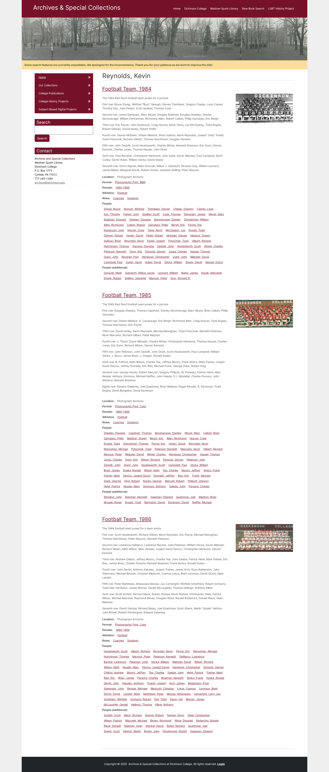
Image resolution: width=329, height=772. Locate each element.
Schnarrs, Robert (140, 699)
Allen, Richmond (114, 224)
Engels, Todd (197, 230)
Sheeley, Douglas (140, 219)
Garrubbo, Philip (158, 224)
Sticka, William (173, 262)
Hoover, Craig (135, 230)
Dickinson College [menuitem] (195, 8)
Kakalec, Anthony (133, 683)
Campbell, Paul (113, 262)
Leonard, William (168, 272)
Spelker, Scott (151, 214)
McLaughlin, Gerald (116, 704)
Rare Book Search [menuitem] (253, 8)
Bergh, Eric (178, 224)
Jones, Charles (178, 251)
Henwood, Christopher (155, 256)
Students (132, 198)
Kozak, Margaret (211, 272)
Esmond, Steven (155, 251)
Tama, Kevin (154, 230)
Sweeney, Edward (161, 497)
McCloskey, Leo (175, 230)
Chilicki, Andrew (114, 672)
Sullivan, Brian (112, 240)
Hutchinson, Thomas (116, 246)
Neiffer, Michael (202, 502)
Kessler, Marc (132, 486)
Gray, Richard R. (180, 278)
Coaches (118, 198)
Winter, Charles (213, 246)
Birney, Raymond (160, 720)
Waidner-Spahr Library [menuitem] (224, 8)
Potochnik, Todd (178, 240)
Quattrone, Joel (185, 497)
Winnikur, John (113, 497)
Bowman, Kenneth (136, 497)
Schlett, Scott (112, 715)
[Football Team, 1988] (264, 537)
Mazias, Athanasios (179, 693)
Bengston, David (154, 502)
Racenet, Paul (130, 256)
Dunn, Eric (136, 251)
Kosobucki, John (114, 230)
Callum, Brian (211, 433)
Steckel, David (154, 725)
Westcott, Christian (162, 688)
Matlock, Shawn (200, 235)
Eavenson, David (178, 502)
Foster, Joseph (156, 240)
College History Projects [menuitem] (51, 102)
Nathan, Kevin (175, 715)
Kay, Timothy (112, 214)
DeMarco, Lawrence (191, 656)
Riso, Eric (183, 475)
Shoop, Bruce (112, 208)
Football (122, 192)
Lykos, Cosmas (186, 688)
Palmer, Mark (112, 475)
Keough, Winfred (134, 208)
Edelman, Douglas (115, 219)
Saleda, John (177, 486)
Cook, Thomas (172, 214)
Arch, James (177, 683)
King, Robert (132, 481)
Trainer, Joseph (156, 683)
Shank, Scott (112, 731)
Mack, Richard (133, 715)
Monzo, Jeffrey (190, 470)
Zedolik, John (165, 246)
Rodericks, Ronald (207, 720)
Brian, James (112, 470)
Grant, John (111, 256)
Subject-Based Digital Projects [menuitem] (56, 110)
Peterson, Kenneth (115, 251)
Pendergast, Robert (175, 731)
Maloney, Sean (133, 725)
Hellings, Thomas (141, 704)
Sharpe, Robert (154, 715)
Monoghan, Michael (116, 449)
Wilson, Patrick (113, 720)
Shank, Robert (112, 278)
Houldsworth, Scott (189, 246)
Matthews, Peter (153, 693)
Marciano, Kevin (190, 449)
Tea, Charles (170, 470)
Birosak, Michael (137, 688)
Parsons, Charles (199, 486)
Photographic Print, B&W (130, 182)
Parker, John (131, 214)
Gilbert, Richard (201, 240)
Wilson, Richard (150, 459)
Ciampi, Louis (205, 208)
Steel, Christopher (199, 715)
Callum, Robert (136, 224)
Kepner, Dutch (214, 262)
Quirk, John (180, 256)
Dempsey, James (194, 214)
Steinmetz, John (114, 688)
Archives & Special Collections (77, 7)
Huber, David (153, 262)
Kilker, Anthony (164, 704)
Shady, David (193, 262)
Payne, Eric (195, 224)
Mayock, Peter (158, 278)
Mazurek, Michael (136, 720)
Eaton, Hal (176, 699)
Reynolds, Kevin (134, 240)
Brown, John (151, 731)
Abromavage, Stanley (167, 219)
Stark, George (112, 481)
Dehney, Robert (113, 235)
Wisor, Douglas (184, 720)
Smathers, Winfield (115, 699)
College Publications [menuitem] (49, 94)
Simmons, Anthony (154, 486)
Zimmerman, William (196, 219)
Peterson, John (196, 459)
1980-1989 (123, 187)
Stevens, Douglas (143, 246)
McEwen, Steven (176, 235)
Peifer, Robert (154, 235)
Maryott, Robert (174, 481)
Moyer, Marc (216, 214)
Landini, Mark (131, 693)
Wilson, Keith (152, 470)
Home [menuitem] (176, 8)
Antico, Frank (212, 470)
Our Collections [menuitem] (46, 86)
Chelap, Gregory (183, 208)
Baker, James (189, 272)
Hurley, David (134, 235)
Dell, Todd (160, 699)
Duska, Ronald (132, 470)
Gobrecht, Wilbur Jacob (140, 272)
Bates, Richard (176, 725)
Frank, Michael (201, 475)
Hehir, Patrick (112, 486)
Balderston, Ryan (198, 683)
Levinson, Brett (208, 688)
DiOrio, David (112, 693)
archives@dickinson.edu (50, 182)
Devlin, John (111, 683)
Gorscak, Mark (113, 272)
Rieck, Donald (112, 725)
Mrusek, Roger (113, 502)
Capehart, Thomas (140, 433)
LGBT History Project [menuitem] (281, 8)
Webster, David (199, 256)
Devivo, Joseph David (136, 475)
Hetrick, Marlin (132, 731)
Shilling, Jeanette (135, 278)
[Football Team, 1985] (264, 313)
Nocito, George (152, 481)
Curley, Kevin (134, 262)
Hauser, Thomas (200, 251)
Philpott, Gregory (198, 481)
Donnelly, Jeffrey (164, 475)
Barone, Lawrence (115, 661)
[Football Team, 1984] (264, 108)
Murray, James (195, 699)
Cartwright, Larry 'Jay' (207, 693)
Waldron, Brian (207, 497)
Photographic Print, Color (130, 406)
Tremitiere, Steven (158, 208)
